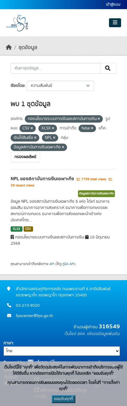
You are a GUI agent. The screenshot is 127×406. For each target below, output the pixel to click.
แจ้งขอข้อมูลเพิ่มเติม (103, 334)
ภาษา (8, 343)
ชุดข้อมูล (28, 47)
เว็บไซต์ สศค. (75, 334)
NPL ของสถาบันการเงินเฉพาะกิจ (43, 179)
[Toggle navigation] (115, 22)
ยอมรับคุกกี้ (63, 399)
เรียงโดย (18, 86)
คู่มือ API (68, 264)
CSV (28, 229)
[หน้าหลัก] (9, 47)
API (51, 264)
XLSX (16, 229)
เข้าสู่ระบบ (113, 4)
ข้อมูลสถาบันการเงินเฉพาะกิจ (96, 193)
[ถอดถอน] (99, 119)
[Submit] (108, 68)
